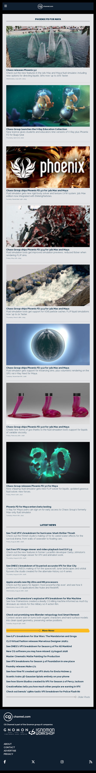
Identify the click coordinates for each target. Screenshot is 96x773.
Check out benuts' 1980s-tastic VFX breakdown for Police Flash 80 (43, 691)
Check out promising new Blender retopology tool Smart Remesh (42, 614)
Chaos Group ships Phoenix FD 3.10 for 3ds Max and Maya (37, 427)
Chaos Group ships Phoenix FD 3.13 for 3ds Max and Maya (37, 308)
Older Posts (84, 697)
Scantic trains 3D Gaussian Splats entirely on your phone (37, 676)
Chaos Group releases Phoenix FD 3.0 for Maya (32, 486)
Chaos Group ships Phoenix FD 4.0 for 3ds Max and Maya (37, 190)
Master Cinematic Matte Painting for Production (33, 656)
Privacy (8, 754)
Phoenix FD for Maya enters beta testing (28, 506)
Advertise (10, 750)
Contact (9, 747)
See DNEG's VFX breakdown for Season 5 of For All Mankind (39, 646)
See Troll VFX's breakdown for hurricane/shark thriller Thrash (40, 533)
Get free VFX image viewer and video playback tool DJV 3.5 (39, 549)
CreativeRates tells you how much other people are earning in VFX (43, 686)
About (8, 744)
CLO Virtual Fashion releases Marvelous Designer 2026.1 (37, 641)
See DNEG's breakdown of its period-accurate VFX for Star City (41, 565)
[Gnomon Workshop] (41, 732)
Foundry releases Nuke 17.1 (21, 666)
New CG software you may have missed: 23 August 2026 (37, 651)
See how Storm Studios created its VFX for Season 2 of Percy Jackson (45, 681)
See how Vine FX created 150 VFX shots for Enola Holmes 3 (38, 671)
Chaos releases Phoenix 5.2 (21, 70)
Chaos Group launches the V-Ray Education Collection (36, 129)
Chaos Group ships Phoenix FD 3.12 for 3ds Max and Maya (37, 367)
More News (48, 630)
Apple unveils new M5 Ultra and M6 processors (32, 582)
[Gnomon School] (16, 732)
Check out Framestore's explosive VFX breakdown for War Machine (43, 598)
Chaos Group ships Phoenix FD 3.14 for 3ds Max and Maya (37, 249)
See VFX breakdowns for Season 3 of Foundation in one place (40, 661)
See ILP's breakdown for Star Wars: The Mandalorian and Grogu (41, 636)
